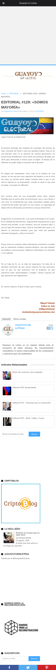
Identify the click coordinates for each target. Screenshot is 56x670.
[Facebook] (48, 328)
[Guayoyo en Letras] (8, 335)
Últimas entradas (19, 319)
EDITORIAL (14, 93)
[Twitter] (51, 328)
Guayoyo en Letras (10, 111)
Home (3, 93)
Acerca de (6, 319)
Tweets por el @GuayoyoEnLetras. (15, 558)
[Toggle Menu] (3, 3)
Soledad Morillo (24, 538)
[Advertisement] (28, 35)
